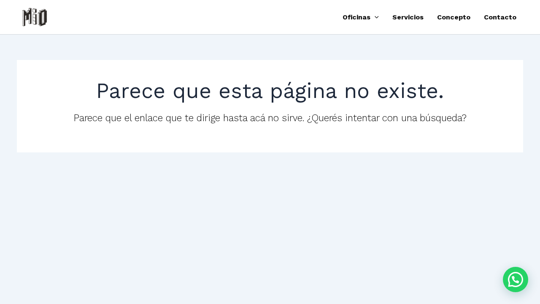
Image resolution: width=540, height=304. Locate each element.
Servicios (408, 17)
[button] (374, 17)
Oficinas (356, 17)
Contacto (500, 17)
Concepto (453, 17)
